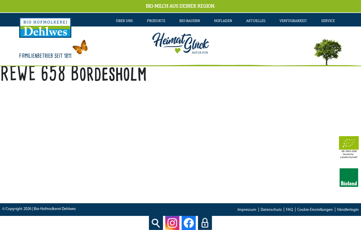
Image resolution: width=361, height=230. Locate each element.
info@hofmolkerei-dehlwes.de (121, 176)
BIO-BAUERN (189, 21)
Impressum (246, 210)
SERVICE (328, 21)
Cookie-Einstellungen (315, 210)
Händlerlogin (348, 210)
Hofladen (223, 21)
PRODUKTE (156, 21)
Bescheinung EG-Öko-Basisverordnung (279, 168)
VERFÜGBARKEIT (293, 21)
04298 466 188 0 (131, 160)
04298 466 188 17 (127, 168)
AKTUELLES (255, 21)
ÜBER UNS (124, 21)
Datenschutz (271, 210)
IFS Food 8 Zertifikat (261, 176)
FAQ (289, 210)
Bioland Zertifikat (259, 160)
